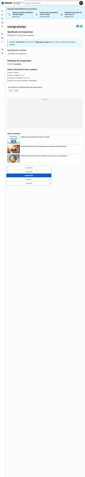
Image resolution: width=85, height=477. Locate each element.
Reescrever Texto (42, 42)
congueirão (28, 183)
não (16, 90)
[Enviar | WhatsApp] (81, 26)
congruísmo (29, 168)
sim (11, 90)
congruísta (17, 64)
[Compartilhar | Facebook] (77, 26)
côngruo (29, 179)
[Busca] (81, 3)
